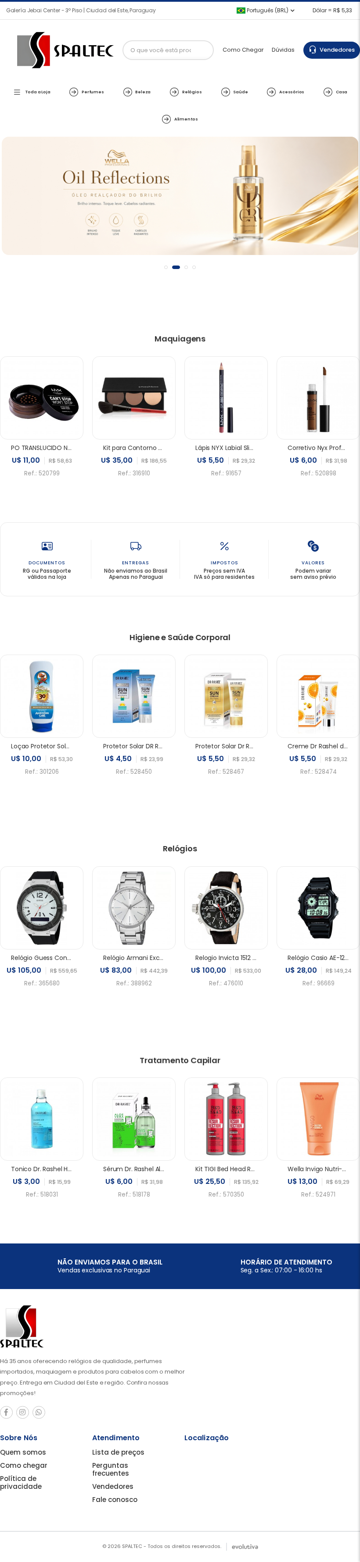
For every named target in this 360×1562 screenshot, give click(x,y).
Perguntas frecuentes (110, 1469)
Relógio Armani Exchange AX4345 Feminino (168, 957)
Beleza (143, 92)
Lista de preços (118, 1452)
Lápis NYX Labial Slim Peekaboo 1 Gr (247, 447)
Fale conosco (114, 1499)
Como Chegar (243, 50)
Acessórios (291, 92)
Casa (341, 92)
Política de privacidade (21, 1482)
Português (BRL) (266, 10)
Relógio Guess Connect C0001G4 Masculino (76, 957)
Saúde (240, 92)
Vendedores (336, 50)
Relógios (192, 92)
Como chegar (23, 1465)
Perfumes (93, 92)
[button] (166, 267)
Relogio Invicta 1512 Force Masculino (248, 957)
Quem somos (23, 1452)
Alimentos (186, 119)
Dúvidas (283, 50)
